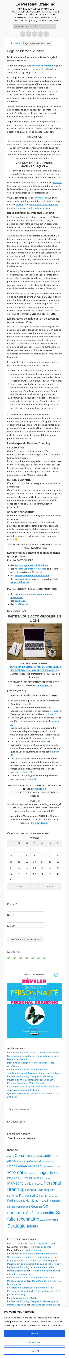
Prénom (12, 904)
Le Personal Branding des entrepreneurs (28, 1069)
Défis (11, 1166)
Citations (10, 1156)
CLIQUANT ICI (44, 685)
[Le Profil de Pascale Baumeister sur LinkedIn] (21, 959)
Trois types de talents (44, 1243)
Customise (34, 1342)
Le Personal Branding (36, 4)
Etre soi (15, 1172)
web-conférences (19, 582)
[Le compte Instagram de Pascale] (45, 959)
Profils (11, 1200)
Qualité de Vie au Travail (32, 1200)
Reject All (34, 1351)
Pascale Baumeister (42, 65)
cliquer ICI (27, 704)
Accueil (15, 43)
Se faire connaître (40, 1213)
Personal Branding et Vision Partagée (26, 1083)
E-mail (11, 925)
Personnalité (29, 1195)
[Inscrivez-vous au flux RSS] (27, 959)
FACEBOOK (39, 789)
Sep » (50, 886)
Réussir (36, 1206)
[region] (34, 1332)
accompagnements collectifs (30, 568)
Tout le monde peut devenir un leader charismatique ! (34, 1073)
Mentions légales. (40, 823)
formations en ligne (41, 208)
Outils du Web (37, 1184)
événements (41, 197)
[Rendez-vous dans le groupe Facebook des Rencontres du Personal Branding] (9, 959)
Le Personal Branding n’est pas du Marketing (30, 1076)
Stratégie (16, 1226)
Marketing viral (19, 1183)
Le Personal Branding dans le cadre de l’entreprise (33, 1052)
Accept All (34, 1333)
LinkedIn (47, 1178)
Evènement (30, 1173)
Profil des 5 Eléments (49, 1196)
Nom (10, 915)
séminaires (21, 601)
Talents (32, 1226)
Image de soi (48, 1172)
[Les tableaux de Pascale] (15, 959)
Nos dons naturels (33, 1250)
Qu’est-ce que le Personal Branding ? (38, 1253)
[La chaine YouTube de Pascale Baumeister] (33, 959)
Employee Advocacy (52, 1167)
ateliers (19, 204)
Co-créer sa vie (28, 1155)
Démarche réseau (29, 1166)
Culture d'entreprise (41, 1161)
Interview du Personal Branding (25, 1177)
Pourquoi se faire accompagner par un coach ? (31, 1079)
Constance (23, 1161)
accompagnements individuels (31, 565)
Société (43, 1220)
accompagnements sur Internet (32, 575)
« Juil (19, 886)
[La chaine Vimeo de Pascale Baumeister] (39, 959)
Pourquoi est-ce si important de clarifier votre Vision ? (34, 1264)
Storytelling (52, 1219)
